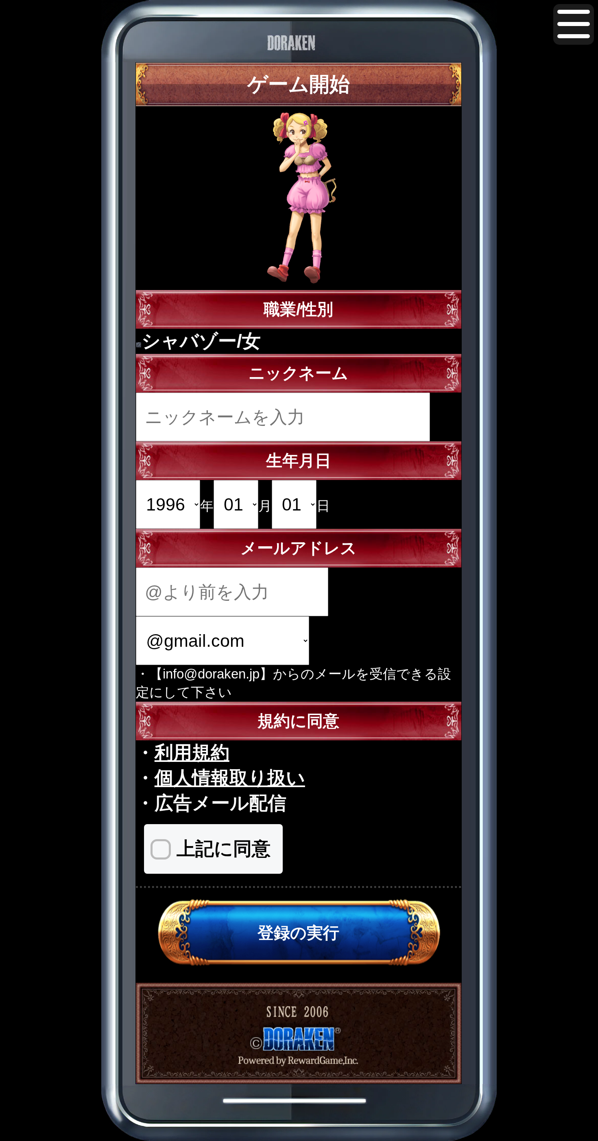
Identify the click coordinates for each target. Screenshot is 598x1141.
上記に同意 (224, 848)
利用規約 (192, 752)
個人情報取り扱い (230, 777)
